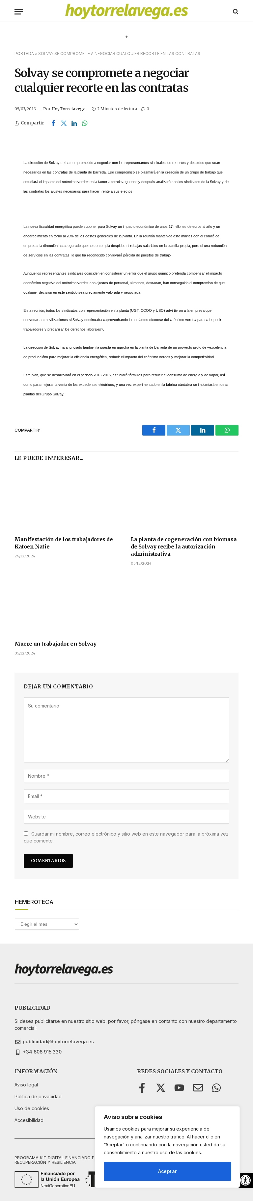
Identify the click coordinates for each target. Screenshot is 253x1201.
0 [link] (148, 108)
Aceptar (167, 1171)
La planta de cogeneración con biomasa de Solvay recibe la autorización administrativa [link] (184, 546)
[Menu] (18, 11)
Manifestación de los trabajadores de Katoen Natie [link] (63, 543)
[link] (245, 1180)
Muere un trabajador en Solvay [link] (55, 643)
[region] (167, 1147)
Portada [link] (24, 53)
